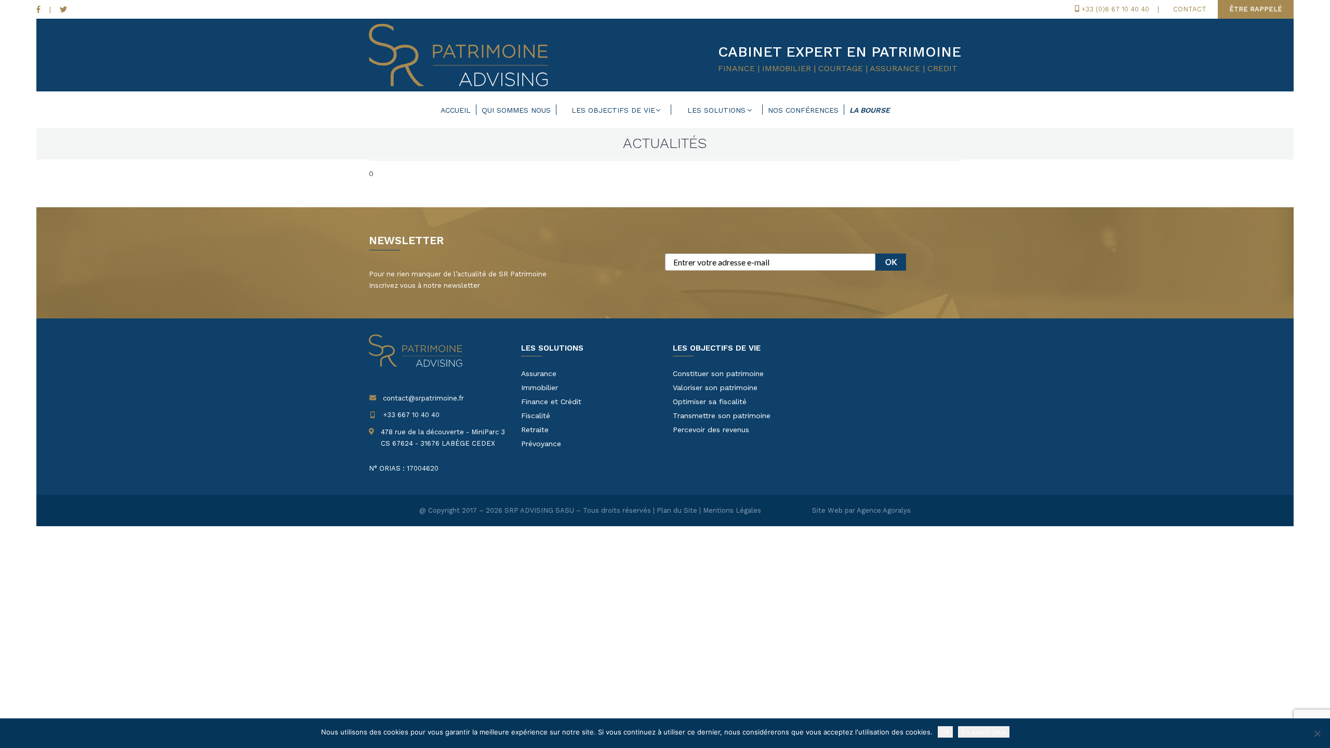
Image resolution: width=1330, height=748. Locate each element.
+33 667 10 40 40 (411, 415)
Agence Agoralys (884, 510)
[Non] (1317, 733)
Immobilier (539, 387)
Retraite (535, 429)
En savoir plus (983, 732)
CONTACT (1189, 9)
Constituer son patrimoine (718, 373)
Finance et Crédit (551, 401)
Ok (945, 732)
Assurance (538, 373)
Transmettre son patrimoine (721, 415)
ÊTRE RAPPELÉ (1255, 9)
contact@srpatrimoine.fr (423, 398)
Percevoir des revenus (711, 429)
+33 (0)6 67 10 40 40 (1115, 9)
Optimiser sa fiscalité (710, 401)
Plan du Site (677, 510)
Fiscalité (535, 415)
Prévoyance (541, 443)
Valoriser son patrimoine (715, 387)
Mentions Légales (732, 510)
